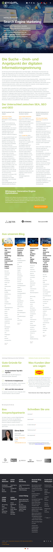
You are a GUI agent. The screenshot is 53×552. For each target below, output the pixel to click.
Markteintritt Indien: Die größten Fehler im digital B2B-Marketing (34, 256)
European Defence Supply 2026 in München (20, 252)
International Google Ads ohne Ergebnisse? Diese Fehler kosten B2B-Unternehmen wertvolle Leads (37, 502)
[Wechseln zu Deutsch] (25, 549)
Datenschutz (11, 541)
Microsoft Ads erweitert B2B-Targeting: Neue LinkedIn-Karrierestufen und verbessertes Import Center (9, 258)
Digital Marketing (8, 245)
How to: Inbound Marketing (46, 504)
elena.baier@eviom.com (20, 442)
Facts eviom (4, 542)
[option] (10, 222)
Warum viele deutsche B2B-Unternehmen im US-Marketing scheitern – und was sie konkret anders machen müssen (47, 260)
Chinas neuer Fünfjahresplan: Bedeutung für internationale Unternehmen (35, 529)
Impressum (17, 541)
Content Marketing (21, 245)
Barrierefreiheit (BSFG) (27, 541)
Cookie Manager (5, 544)
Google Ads (24, 135)
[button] (27, 383)
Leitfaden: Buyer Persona (46, 498)
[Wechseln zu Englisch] (27, 549)
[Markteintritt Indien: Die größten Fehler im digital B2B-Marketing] (32, 241)
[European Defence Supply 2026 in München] (20, 241)
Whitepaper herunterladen (40, 206)
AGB (21, 541)
